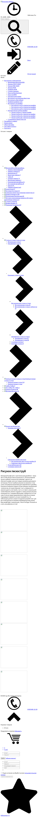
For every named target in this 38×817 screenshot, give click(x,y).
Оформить (18, 731)
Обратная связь (9, 125)
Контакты (7, 128)
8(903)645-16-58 (32, 47)
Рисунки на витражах (14, 96)
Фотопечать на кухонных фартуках (19, 98)
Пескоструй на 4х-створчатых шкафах (23, 117)
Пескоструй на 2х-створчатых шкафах (23, 114)
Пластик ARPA (12, 95)
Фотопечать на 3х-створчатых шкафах (23, 107)
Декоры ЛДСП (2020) (14, 84)
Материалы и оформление (12, 80)
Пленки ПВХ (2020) (13, 86)
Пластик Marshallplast (15, 93)
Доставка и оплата (10, 126)
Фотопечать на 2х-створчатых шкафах (23, 105)
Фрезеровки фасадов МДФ (16, 82)
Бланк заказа (8, 123)
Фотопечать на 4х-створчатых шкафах (23, 109)
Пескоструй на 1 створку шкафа (21, 112)
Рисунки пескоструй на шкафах (17, 110)
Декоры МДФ (12, 87)
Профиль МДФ (12, 89)
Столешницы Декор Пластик (17, 119)
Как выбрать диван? (10, 121)
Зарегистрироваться (6, 776)
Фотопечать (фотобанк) (15, 100)
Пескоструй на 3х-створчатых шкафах (23, 116)
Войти (3, 758)
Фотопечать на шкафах (15, 103)
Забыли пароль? (11, 758)
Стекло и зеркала (13, 91)
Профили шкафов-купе (15, 102)
